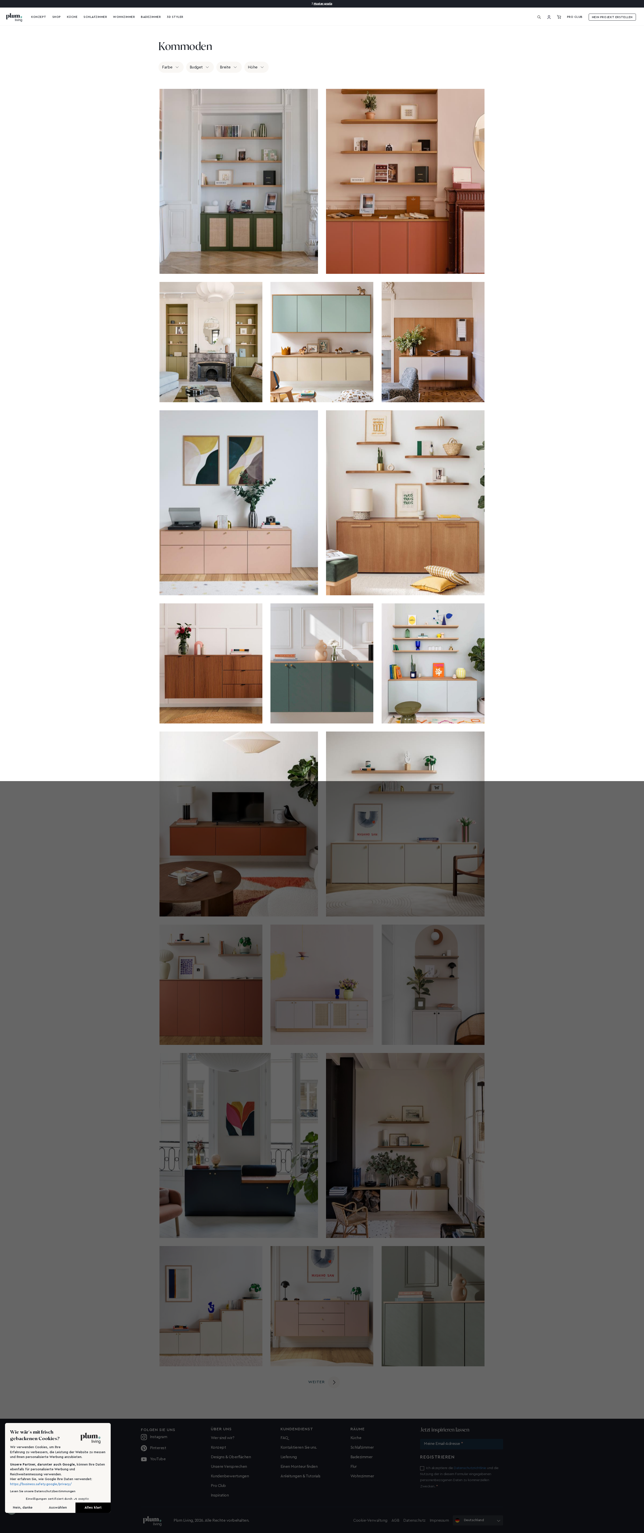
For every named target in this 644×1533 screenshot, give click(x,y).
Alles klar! (362, 789)
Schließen (281, 789)
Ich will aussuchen (322, 789)
